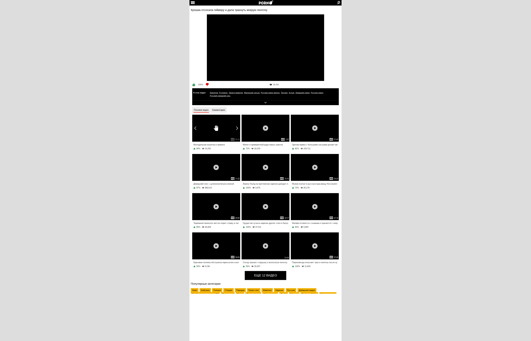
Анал (194, 290)
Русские (291, 290)
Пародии (240, 290)
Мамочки (267, 290)
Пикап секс (253, 290)
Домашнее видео (307, 290)
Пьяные (217, 290)
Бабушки (205, 290)
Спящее (228, 290)
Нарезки (279, 290)
